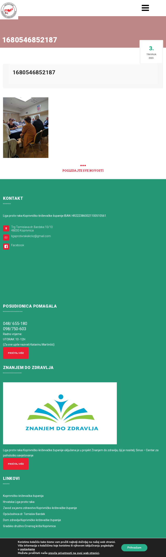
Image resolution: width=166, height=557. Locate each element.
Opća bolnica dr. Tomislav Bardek (24, 514)
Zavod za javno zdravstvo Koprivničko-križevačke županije (40, 508)
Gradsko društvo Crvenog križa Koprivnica (29, 526)
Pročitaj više (16, 353)
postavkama (27, 549)
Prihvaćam (134, 548)
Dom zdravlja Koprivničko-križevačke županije (32, 520)
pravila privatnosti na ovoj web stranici (73, 553)
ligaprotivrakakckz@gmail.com (31, 236)
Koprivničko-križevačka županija (23, 495)
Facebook (17, 245)
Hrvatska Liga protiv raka (18, 501)
